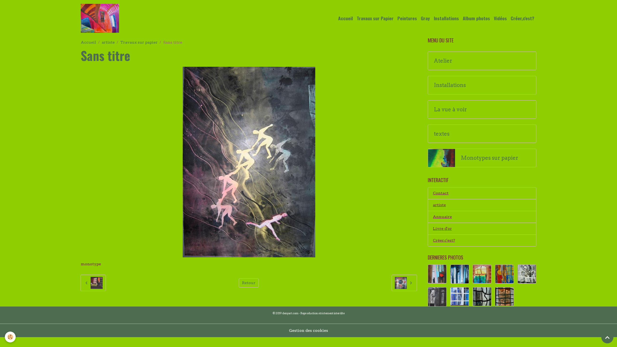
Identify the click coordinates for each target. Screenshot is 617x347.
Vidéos (500, 18)
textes (441, 134)
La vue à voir (450, 109)
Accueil (345, 18)
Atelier (443, 61)
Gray (425, 18)
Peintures (407, 18)
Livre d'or (442, 228)
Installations (446, 18)
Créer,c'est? (522, 18)
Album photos (476, 18)
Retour (248, 282)
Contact (441, 193)
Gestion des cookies (308, 330)
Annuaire (442, 216)
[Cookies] (10, 337)
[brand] (101, 18)
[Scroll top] (607, 337)
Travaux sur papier (139, 42)
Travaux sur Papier (375, 18)
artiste (108, 42)
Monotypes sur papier (489, 158)
